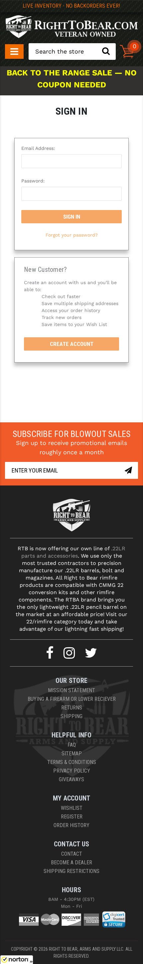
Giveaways (71, 779)
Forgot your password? (72, 235)
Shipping (71, 716)
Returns (71, 707)
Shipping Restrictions (71, 871)
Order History (71, 825)
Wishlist (71, 808)
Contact (71, 854)
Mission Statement (71, 690)
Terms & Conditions (71, 762)
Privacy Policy (71, 771)
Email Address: (38, 148)
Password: (33, 180)
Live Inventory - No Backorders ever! (71, 5)
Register (71, 816)
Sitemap (72, 753)
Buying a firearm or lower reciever (72, 699)
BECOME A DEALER (71, 862)
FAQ (72, 745)
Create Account (71, 344)
